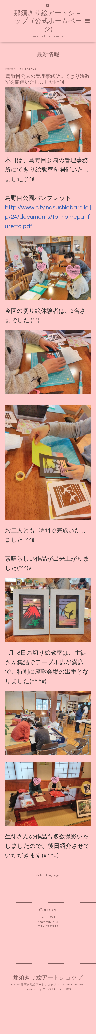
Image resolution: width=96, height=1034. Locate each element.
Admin (58, 989)
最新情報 (48, 55)
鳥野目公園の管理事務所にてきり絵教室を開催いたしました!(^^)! (47, 79)
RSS (68, 989)
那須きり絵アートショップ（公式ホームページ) (48, 21)
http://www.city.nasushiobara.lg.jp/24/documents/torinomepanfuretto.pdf (48, 216)
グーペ (46, 989)
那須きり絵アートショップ (48, 978)
